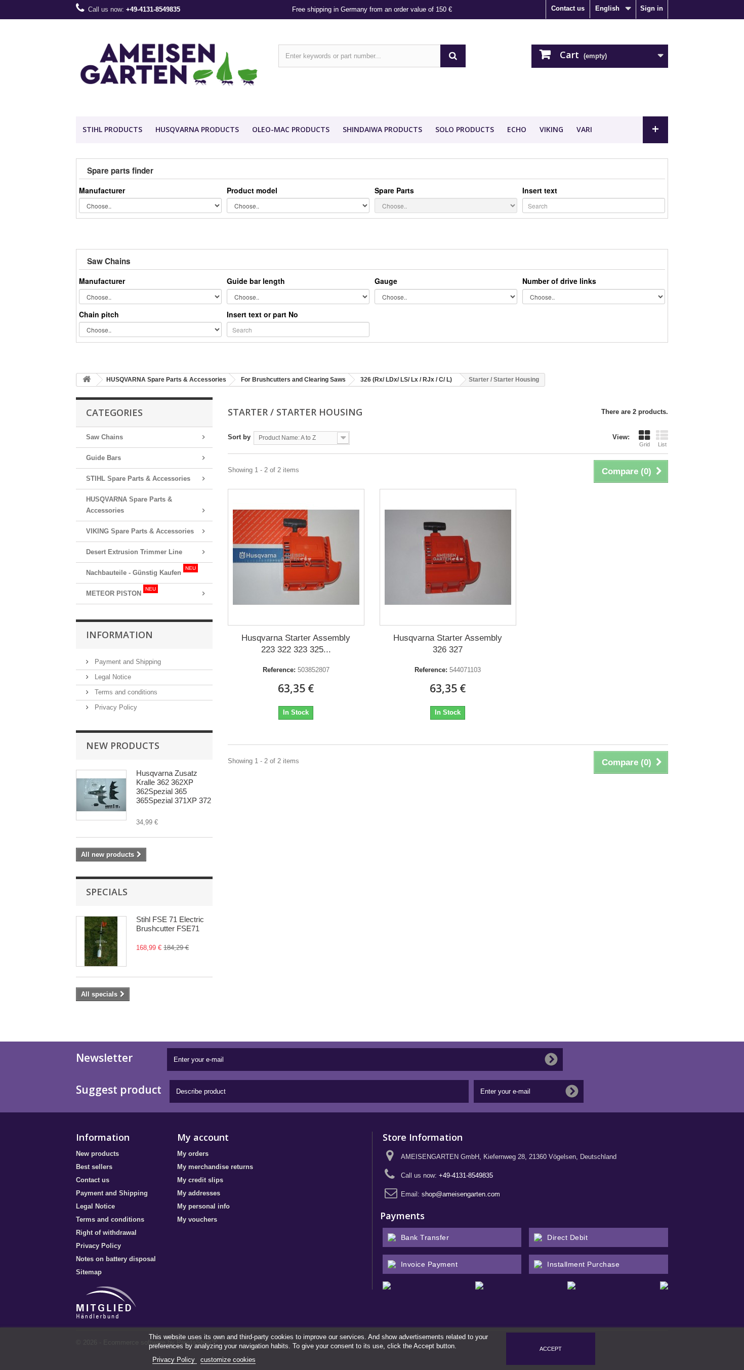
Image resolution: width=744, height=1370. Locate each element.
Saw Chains (104, 437)
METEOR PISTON (121, 591)
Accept (551, 1349)
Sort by (239, 437)
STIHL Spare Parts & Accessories (138, 478)
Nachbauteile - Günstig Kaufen (141, 570)
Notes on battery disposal (116, 1259)
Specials (107, 892)
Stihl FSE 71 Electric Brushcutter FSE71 (170, 924)
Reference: (279, 670)
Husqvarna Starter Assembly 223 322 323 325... (295, 643)
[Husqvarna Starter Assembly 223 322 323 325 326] (296, 557)
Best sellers (94, 1167)
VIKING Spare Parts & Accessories (140, 531)
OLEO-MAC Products (290, 129)
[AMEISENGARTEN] (169, 65)
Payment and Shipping (127, 662)
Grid (644, 444)
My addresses (198, 1193)
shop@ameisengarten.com (461, 1194)
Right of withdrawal (106, 1232)
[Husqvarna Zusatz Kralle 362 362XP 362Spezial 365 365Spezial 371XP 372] (101, 795)
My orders (193, 1153)
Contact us (568, 8)
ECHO (516, 129)
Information (119, 635)
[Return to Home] (86, 379)
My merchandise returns (215, 1167)
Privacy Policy (115, 707)
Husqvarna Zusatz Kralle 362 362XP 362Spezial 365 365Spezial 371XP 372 (173, 787)
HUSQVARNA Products (197, 129)
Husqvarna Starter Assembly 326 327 (447, 643)
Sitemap (89, 1272)
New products (122, 745)
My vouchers (197, 1219)
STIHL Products (112, 129)
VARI (584, 129)
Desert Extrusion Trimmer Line (134, 552)
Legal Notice (112, 677)
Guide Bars (103, 458)
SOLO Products (464, 129)
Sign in (651, 8)
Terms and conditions (125, 692)
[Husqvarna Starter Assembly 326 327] (448, 557)
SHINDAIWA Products (382, 129)
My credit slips (200, 1180)
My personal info (203, 1206)
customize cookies (228, 1359)
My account (203, 1137)
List (662, 444)
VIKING (551, 129)
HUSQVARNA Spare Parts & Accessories (129, 504)
